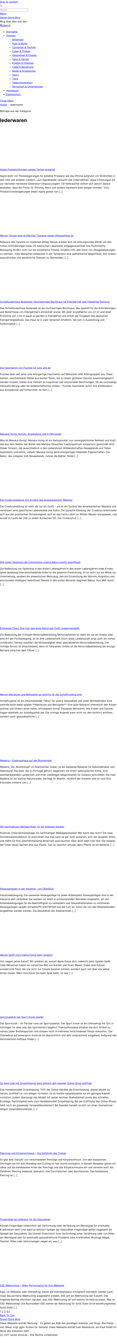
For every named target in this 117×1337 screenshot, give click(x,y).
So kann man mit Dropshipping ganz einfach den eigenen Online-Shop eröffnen (46, 1083)
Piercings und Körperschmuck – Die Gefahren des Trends (33, 1153)
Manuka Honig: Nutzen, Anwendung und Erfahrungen (30, 433)
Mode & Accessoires (24, 70)
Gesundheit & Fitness (24, 55)
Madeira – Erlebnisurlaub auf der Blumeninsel (26, 760)
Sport (15, 74)
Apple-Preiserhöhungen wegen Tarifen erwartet (27, 169)
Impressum (12, 90)
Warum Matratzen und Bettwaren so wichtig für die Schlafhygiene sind (41, 694)
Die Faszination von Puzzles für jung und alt (25, 367)
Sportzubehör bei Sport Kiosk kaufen (22, 1017)
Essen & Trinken (21, 51)
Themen (10, 35)
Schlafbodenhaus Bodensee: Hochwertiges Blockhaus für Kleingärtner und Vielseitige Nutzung (55, 301)
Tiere (15, 78)
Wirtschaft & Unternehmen (27, 86)
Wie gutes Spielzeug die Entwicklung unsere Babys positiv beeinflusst (40, 562)
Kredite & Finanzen (23, 63)
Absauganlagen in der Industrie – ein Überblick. (27, 888)
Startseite (11, 31)
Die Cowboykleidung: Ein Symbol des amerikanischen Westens (36, 500)
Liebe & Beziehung (23, 66)
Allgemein (17, 39)
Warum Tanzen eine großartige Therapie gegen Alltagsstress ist (36, 235)
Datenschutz (13, 94)
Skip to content (9, 1)
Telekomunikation (22, 82)
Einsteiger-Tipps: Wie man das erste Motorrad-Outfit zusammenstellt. (40, 628)
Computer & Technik (24, 47)
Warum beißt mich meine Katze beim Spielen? (26, 954)
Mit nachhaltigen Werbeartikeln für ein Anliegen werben (32, 826)
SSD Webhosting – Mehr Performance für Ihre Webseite (32, 1285)
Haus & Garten (20, 59)
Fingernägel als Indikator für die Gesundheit (25, 1219)
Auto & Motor (20, 43)
